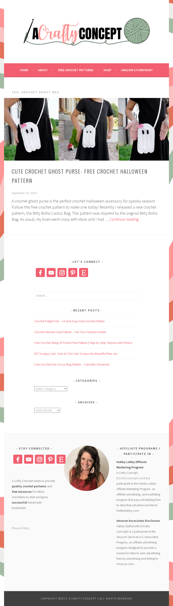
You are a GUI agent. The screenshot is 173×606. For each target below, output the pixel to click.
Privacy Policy (21, 528)
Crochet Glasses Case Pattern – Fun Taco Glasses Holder (70, 332)
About (43, 70)
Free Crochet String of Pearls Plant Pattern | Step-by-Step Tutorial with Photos (83, 343)
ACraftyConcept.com (130, 478)
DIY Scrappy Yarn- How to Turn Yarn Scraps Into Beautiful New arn (75, 354)
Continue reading (124, 219)
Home (24, 70)
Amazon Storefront (137, 70)
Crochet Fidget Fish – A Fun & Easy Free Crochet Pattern (69, 321)
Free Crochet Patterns (75, 70)
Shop (107, 70)
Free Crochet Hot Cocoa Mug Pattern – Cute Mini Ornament (71, 364)
